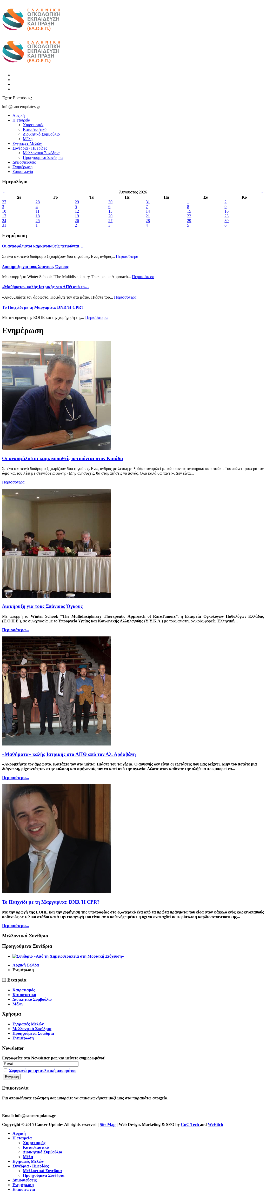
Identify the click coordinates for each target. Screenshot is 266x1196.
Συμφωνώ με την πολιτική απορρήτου (42, 1070)
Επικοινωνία (22, 171)
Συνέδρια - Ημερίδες (29, 148)
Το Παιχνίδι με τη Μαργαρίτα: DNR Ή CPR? (42, 307)
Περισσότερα (127, 256)
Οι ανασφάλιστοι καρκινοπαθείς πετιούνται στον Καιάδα (62, 458)
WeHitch (215, 1124)
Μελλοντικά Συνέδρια (41, 153)
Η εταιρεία (21, 120)
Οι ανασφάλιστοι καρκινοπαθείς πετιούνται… (42, 246)
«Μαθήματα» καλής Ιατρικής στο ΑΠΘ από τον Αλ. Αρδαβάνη (69, 754)
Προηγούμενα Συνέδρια (43, 157)
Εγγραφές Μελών (27, 143)
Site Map (108, 1124)
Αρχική (18, 115)
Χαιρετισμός (33, 125)
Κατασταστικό (34, 129)
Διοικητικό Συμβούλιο (41, 134)
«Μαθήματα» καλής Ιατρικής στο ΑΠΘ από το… (45, 287)
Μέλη (27, 139)
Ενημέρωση (22, 167)
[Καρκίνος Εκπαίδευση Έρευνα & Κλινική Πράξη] (31, 34)
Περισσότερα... (15, 482)
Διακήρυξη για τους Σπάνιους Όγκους (35, 266)
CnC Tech (190, 1124)
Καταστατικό (24, 994)
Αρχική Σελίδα (25, 965)
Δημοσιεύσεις (24, 162)
